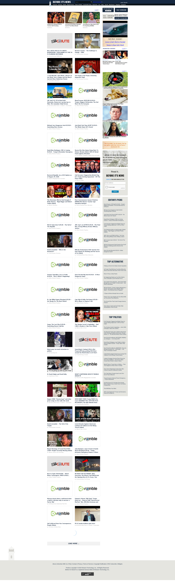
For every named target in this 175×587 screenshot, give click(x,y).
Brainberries (49, 27)
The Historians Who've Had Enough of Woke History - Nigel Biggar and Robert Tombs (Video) (59, 201)
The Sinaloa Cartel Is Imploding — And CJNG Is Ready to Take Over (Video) (86, 325)
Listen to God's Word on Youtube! (115, 42)
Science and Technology (58, 452)
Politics (82, 180)
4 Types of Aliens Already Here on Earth (113, 293)
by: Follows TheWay (51, 477)
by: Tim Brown (50, 526)
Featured (55, 4)
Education (55, 205)
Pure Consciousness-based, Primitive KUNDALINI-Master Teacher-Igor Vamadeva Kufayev (86, 201)
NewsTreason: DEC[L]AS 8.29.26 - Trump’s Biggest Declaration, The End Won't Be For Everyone (86, 102)
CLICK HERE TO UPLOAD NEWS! (121, 18)
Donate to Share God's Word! (115, 45)
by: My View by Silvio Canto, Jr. (54, 105)
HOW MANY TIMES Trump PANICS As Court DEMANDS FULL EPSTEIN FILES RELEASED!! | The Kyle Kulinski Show (86, 400)
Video (102, 4)
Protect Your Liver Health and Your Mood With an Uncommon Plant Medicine (115, 297)
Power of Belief (78, 4)
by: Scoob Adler (50, 80)
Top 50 (106, 4)
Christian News (57, 526)
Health (64, 4)
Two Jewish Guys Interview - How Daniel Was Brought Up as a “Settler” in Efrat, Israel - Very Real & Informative (115, 283)
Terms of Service (88, 564)
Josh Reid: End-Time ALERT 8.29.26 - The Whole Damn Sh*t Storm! (86, 126)
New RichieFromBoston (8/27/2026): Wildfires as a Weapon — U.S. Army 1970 (115, 338)
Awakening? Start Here (62, 503)
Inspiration (94, 4)
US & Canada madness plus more (85, 523)
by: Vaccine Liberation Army (81, 205)
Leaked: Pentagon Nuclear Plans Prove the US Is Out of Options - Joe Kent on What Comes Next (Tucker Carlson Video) (114, 360)
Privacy (80, 564)
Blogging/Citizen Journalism (59, 178)
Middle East (59, 56)
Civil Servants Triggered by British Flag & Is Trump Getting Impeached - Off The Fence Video (87, 176)
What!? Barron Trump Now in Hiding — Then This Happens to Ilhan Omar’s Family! (115, 365)
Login (122, 2)
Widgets (120, 564)
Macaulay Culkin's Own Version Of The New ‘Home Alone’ (109, 62)
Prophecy (86, 105)
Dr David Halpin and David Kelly (57, 374)
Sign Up (125, 2)
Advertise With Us (62, 564)
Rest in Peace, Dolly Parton (110, 273)
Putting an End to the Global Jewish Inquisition (115, 265)
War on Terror (84, 327)
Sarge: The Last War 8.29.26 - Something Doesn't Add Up (56, 325)
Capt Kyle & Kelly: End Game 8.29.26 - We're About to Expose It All (86, 300)
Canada (86, 354)
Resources (91, 254)
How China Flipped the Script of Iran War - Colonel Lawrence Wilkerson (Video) (114, 369)
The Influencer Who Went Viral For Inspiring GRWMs (91, 25)
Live (99, 4)
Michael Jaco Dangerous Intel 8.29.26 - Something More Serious (59, 126)
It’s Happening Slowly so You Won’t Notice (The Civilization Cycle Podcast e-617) (114, 278)
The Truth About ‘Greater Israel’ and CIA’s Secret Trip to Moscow (114, 374)
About (54, 564)
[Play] (115, 29)
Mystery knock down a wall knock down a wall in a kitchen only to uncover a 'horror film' (59, 500)
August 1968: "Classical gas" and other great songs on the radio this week (59, 400)
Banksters (86, 404)
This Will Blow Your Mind (110, 388)
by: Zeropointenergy (51, 56)
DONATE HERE (108, 10)
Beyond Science (70, 4)
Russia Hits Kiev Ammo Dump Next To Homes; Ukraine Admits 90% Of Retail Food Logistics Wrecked (86, 152)
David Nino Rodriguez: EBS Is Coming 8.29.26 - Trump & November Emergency (59, 151)
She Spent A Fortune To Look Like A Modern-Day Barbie (115, 137)
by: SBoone (77, 180)
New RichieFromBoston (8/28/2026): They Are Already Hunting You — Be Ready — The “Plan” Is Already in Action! (115, 349)
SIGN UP (108, 179)
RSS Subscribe (112, 564)
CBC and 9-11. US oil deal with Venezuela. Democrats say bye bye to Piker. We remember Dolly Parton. (58, 102)
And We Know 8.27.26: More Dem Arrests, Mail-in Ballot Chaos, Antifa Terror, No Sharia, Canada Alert (115, 384)
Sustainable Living (87, 4)
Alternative (57, 80)
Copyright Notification (100, 564)
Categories (123, 4)
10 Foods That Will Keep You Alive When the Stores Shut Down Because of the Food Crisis (115, 270)
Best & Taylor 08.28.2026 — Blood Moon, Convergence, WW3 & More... (58, 474)
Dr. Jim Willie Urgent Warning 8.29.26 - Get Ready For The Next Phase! (59, 300)
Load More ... (73, 543)
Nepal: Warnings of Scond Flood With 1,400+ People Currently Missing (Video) (59, 449)
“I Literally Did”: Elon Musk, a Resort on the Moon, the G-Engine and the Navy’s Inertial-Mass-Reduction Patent (59, 77)
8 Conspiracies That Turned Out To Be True (114, 121)
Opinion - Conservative (66, 105)
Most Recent (112, 4)
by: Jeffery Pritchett (79, 105)
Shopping (118, 4)
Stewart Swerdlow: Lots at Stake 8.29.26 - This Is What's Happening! (58, 275)
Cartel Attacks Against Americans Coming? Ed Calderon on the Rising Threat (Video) (85, 425)
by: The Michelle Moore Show (81, 254)
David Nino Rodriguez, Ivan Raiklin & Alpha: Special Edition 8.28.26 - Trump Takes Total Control (114, 343)
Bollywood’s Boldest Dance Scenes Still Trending (54, 25)
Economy (60, 4)
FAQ (69, 564)
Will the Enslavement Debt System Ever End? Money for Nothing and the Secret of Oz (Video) (87, 251)
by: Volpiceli (49, 178)
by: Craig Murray (50, 375)
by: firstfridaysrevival (51, 503)
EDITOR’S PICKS (115, 199)
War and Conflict (95, 155)
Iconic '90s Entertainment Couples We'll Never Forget (121, 62)
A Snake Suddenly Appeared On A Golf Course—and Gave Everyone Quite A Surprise (115, 87)
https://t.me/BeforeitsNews (110, 162)
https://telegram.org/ (121, 157)
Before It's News (62, 2)
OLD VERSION (121, 10)
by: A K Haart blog (51, 352)
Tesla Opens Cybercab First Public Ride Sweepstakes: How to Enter (113, 306)
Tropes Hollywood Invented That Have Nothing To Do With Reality (113, 104)
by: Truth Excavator (79, 54)
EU (56, 352)
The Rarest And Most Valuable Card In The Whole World (73, 25)
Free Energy (87, 479)
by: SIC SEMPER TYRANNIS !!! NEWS (83, 155)
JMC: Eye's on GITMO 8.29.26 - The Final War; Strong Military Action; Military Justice (87, 226)
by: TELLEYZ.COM (79, 377)
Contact (74, 564)
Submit (115, 191)
